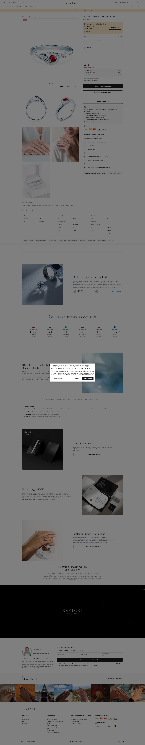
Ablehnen (76, 378)
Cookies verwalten (57, 378)
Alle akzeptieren (88, 378)
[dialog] (72, 372)
